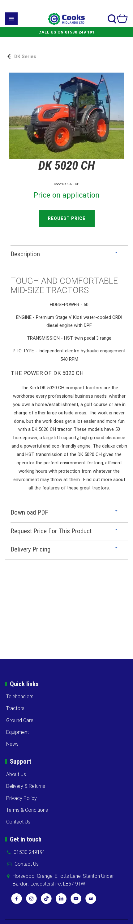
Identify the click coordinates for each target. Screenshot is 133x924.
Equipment (17, 732)
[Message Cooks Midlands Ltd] (90, 900)
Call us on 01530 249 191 (66, 32)
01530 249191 (29, 852)
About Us (16, 774)
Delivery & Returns (25, 786)
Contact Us (18, 822)
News (12, 744)
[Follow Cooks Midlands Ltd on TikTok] (46, 900)
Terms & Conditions (27, 810)
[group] (66, 116)
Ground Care (19, 720)
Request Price (66, 218)
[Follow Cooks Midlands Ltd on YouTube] (76, 900)
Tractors (15, 708)
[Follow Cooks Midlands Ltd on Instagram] (31, 900)
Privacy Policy (21, 798)
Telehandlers (19, 696)
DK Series (25, 56)
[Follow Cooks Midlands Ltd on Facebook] (16, 900)
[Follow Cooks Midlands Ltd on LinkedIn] (61, 900)
